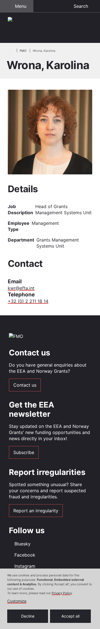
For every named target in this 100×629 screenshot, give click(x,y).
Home (10, 50)
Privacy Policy (62, 593)
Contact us (24, 385)
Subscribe (23, 452)
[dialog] (50, 599)
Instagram (24, 566)
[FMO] (50, 27)
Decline (27, 616)
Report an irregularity (35, 510)
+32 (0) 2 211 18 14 (28, 301)
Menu (20, 6)
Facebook (24, 555)
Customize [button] (16, 601)
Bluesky (22, 544)
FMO (23, 51)
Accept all (70, 616)
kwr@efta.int (21, 288)
